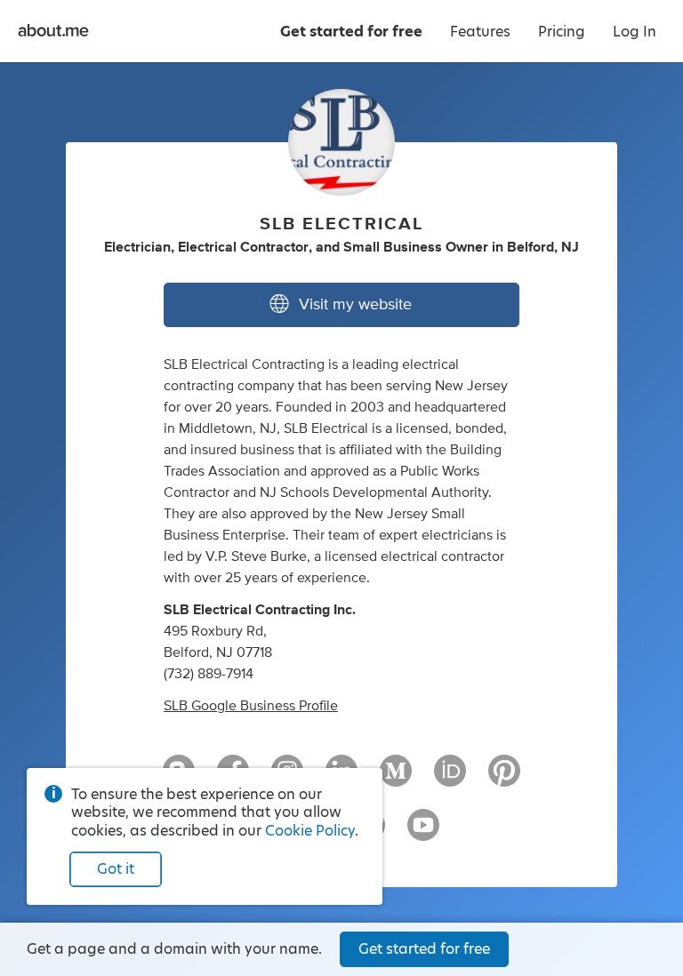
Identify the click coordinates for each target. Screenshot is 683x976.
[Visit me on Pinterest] (504, 778)
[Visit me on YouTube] (423, 833)
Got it (115, 869)
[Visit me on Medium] (396, 778)
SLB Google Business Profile (251, 706)
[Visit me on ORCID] (450, 778)
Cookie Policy (310, 830)
